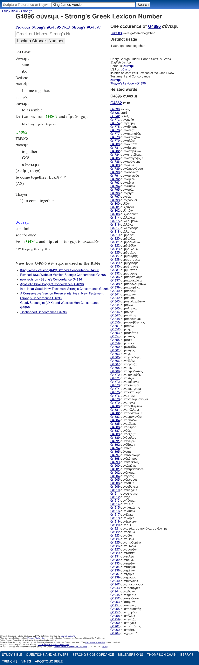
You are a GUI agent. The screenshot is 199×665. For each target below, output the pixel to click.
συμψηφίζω (123, 346)
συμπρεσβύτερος (127, 322)
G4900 (115, 465)
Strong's (26, 11)
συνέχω (120, 497)
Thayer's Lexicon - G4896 (128, 83)
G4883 (115, 416)
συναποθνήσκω (126, 406)
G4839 (115, 287)
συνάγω (120, 353)
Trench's (9, 661)
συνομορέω (123, 549)
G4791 (115, 175)
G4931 (115, 556)
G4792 (115, 179)
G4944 (115, 591)
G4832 (115, 273)
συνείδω (121, 448)
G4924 (115, 539)
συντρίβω (122, 574)
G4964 (115, 633)
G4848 (115, 318)
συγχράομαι (123, 200)
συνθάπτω (122, 511)
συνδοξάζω (123, 434)
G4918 (115, 518)
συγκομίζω (122, 179)
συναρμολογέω (126, 416)
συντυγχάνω (124, 581)
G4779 (115, 140)
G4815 (115, 221)
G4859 (115, 343)
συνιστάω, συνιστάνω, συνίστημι (138, 528)
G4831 (115, 270)
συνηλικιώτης (125, 507)
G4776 (115, 130)
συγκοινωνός (124, 175)
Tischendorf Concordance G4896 (43, 312)
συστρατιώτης (125, 626)
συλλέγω (121, 224)
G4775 (115, 126)
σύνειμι (128, 66)
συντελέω (122, 556)
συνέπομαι (122, 472)
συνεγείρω (122, 441)
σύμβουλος (123, 252)
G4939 (115, 577)
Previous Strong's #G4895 (38, 27)
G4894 (115, 448)
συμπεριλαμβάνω (127, 301)
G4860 (115, 346)
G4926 (115, 546)
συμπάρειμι (123, 291)
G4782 (115, 151)
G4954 (115, 605)
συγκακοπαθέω (125, 133)
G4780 (115, 144)
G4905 (115, 479)
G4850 (115, 322)
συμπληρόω (123, 308)
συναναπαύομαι (126, 392)
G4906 (115, 483)
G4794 (115, 186)
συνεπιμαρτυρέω (127, 469)
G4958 (115, 615)
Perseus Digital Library (36, 638)
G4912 (115, 497)
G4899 (115, 462)
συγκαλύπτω (124, 144)
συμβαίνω (122, 235)
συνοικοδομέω (125, 542)
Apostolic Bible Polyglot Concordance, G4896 (52, 284)
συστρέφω (122, 629)
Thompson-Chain (161, 654)
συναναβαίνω (124, 381)
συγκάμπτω (123, 147)
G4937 (115, 574)
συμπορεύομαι (125, 318)
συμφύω (121, 339)
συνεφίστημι (124, 493)
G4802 (115, 210)
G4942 (115, 584)
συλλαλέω (122, 217)
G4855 (115, 339)
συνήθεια (121, 504)
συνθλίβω (122, 518)
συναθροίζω (123, 364)
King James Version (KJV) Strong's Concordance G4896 (59, 270)
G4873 (115, 385)
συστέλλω (122, 615)
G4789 (115, 168)
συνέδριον (122, 444)
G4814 (115, 217)
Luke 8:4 (116, 33)
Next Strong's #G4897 (81, 27)
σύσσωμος (123, 605)
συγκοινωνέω (124, 172)
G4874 (115, 388)
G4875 (115, 392)
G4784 (115, 154)
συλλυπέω (122, 231)
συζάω (120, 203)
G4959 (115, 619)
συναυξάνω (123, 423)
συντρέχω (122, 570)
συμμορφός (123, 273)
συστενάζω (123, 619)
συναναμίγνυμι (125, 388)
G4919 (115, 521)
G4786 (115, 161)
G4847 (115, 315)
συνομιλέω (123, 546)
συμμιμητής (123, 270)
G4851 (115, 325)
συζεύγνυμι (123, 207)
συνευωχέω (123, 490)
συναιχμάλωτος (126, 371)
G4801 (115, 207)
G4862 (52, 116)
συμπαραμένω (125, 287)
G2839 (115, 109)
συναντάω (122, 395)
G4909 (115, 486)
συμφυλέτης (124, 332)
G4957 (115, 612)
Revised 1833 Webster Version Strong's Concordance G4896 (63, 274)
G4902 (115, 472)
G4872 (115, 381)
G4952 (115, 598)
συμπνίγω (122, 311)
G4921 (115, 528)
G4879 (115, 402)
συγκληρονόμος (126, 168)
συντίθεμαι (123, 567)
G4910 (115, 490)
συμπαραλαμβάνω (128, 284)
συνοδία (121, 535)
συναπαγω (122, 402)
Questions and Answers (47, 654)
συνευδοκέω (124, 486)
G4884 (115, 420)
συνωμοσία (123, 594)
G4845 (115, 308)
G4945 (115, 594)
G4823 (115, 249)
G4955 (115, 608)
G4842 (115, 298)
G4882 (115, 413)
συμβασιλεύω (125, 242)
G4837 (115, 280)
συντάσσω (122, 553)
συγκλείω (122, 165)
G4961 (115, 626)
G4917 (115, 514)
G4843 (115, 301)
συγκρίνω (122, 182)
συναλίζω (122, 378)
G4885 (115, 423)
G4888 (115, 434)
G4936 (115, 570)
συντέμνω (122, 560)
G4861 (115, 350)
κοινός (120, 109)
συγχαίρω (122, 193)
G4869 (115, 371)
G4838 (115, 284)
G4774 (115, 123)
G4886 (115, 427)
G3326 (115, 112)
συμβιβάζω (123, 245)
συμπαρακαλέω (126, 280)
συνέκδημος (124, 458)
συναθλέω (122, 360)
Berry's (187, 654)
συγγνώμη (122, 123)
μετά (118, 112)
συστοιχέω (123, 622)
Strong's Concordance (93, 654)
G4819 (115, 235)
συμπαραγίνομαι (126, 277)
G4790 (115, 172)
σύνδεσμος (123, 427)
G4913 (115, 500)
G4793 (115, 182)
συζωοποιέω (124, 214)
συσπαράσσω (125, 598)
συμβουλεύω (124, 249)
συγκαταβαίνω (125, 151)
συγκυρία (122, 189)
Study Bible (10, 11)
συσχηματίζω (124, 633)
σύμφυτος (122, 336)
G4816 (115, 224)
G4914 (115, 504)
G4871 (115, 378)
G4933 (115, 563)
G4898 (115, 458)
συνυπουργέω (125, 587)
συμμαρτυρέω (125, 259)
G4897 (115, 455)
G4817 (115, 228)
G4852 (115, 329)
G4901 (115, 469)
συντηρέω (122, 563)
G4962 (115, 629)
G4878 (115, 399)
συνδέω (120, 430)
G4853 (115, 332)
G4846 (115, 311)
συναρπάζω (123, 420)
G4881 (115, 409)
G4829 (115, 263)
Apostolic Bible (49, 661)
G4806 (115, 214)
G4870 (115, 374)
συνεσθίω (122, 483)
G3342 (115, 116)
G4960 (115, 622)
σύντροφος (123, 577)
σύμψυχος (122, 350)
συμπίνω (121, 304)
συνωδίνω (122, 591)
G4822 (115, 245)
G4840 (115, 291)
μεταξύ (120, 116)
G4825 (115, 252)
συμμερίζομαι (125, 263)
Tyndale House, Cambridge (65, 647)
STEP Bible (82, 647)
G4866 (115, 360)
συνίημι (120, 525)
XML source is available (95, 642)
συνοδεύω (122, 532)
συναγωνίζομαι (125, 357)
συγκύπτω (122, 186)
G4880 (115, 406)
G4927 (115, 549)
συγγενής (122, 119)
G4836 (115, 277)
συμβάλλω (122, 238)
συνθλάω (121, 514)
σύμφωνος (122, 343)
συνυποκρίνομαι (126, 584)
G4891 (115, 441)
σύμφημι (121, 329)
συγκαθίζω (122, 130)
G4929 (115, 553)
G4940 (115, 581)
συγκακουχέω (125, 137)
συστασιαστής (125, 608)
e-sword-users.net (68, 636)
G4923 (115, 535)
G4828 (115, 259)
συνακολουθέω (125, 374)
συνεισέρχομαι (125, 455)
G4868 (115, 367)
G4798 (115, 200)
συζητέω (121, 210)
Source (104, 647)
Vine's (26, 661)
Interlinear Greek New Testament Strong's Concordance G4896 (64, 288)
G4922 (115, 532)
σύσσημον (122, 601)
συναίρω (121, 367)
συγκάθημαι (123, 126)
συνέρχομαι (123, 479)
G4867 (115, 364)
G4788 (115, 165)
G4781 (115, 147)
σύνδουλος (123, 437)
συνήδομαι (122, 500)
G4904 (115, 476)
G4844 (115, 304)
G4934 (115, 567)
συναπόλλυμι (124, 409)
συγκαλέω (122, 140)
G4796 (115, 193)
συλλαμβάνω (124, 221)
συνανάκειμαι (124, 385)
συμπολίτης (123, 315)
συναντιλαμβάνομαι (129, 399)
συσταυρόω (123, 612)
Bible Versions (130, 654)
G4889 (115, 437)
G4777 (115, 133)
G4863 (115, 353)
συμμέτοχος (124, 266)
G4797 (115, 196)
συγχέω (120, 196)
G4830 (115, 266)
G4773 (115, 119)
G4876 (115, 395)
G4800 (115, 203)
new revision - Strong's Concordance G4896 (51, 279)
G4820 (115, 238)
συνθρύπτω (123, 521)
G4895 (115, 451)
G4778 (115, 137)
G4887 (115, 430)
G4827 (115, 256)
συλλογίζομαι (125, 228)
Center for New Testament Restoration (53, 645)
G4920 (115, 525)
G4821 (115, 242)
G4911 (115, 493)
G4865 (115, 357)
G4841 (115, 294)
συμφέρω (122, 325)
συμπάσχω (123, 294)
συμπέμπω (122, 298)
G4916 (115, 511)
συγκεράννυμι (125, 161)
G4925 (115, 542)
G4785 (115, 158)
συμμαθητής (124, 256)
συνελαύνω (123, 465)
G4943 (115, 587)
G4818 (115, 231)
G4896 (154, 26)
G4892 (115, 444)
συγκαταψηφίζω (126, 158)
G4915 (115, 507)
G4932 (115, 560)
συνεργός (122, 476)
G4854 (115, 336)
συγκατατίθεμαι (126, 154)
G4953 (115, 601)
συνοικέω (122, 539)
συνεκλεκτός (124, 462)
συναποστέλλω (126, 413)
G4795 (115, 189)
